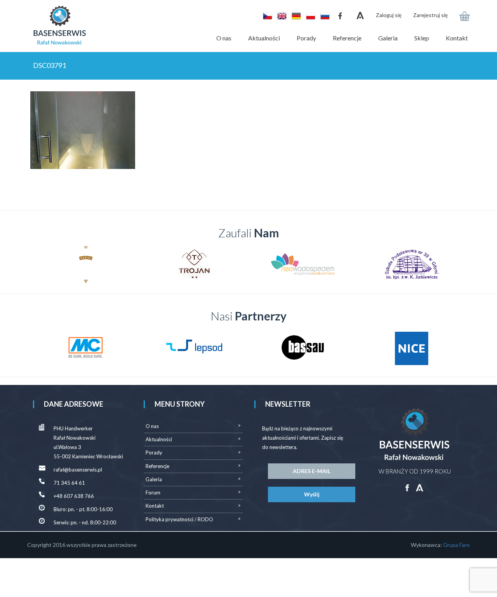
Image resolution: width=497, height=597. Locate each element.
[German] (295, 15)
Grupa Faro (456, 544)
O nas (223, 38)
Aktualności (264, 38)
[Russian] (323, 15)
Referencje (347, 38)
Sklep (421, 38)
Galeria (388, 38)
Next (454, 264)
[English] (280, 15)
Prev (43, 264)
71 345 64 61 (69, 483)
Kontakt (457, 38)
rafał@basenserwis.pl (78, 469)
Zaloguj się (388, 15)
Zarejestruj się (430, 15)
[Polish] (309, 15)
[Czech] (266, 15)
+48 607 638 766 (74, 496)
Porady (306, 38)
